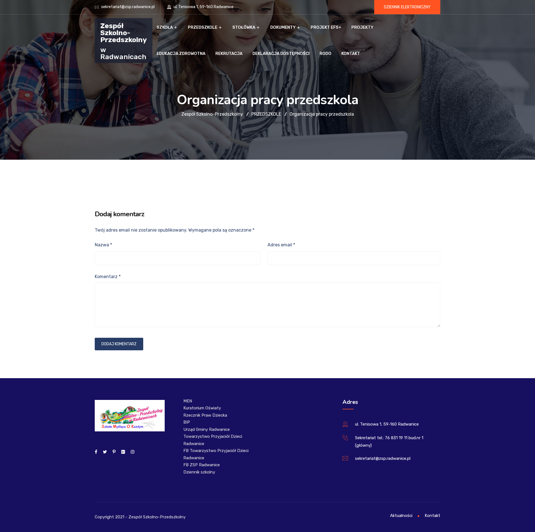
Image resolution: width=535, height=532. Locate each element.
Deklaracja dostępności (281, 53)
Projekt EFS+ (326, 27)
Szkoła (165, 27)
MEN (187, 401)
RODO (325, 53)
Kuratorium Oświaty (202, 407)
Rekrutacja (228, 53)
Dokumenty (283, 27)
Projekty (362, 27)
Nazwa (103, 244)
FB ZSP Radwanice (201, 464)
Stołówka (243, 27)
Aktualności (401, 515)
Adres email (281, 244)
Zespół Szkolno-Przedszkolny (123, 32)
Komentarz (108, 276)
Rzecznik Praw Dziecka (205, 415)
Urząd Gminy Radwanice (206, 429)
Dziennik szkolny (199, 472)
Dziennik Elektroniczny (407, 7)
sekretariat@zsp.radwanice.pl (128, 6)
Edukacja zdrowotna (181, 53)
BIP (186, 422)
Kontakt (350, 53)
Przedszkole (202, 27)
